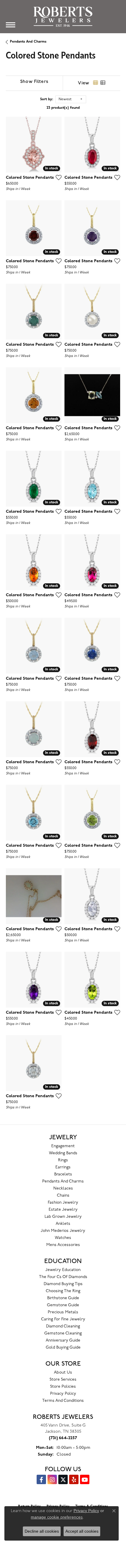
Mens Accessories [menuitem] (63, 1245)
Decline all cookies (42, 1531)
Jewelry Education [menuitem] (63, 1270)
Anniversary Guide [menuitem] (63, 1340)
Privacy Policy (63, 1394)
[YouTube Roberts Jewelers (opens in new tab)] (84, 1479)
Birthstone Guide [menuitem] (63, 1298)
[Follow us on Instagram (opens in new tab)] (52, 1479)
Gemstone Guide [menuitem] (63, 1305)
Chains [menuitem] (63, 1195)
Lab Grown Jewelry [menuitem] (63, 1217)
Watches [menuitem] (63, 1238)
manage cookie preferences (57, 1517)
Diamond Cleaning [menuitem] (63, 1326)
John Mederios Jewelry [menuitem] (63, 1231)
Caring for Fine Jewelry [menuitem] (63, 1319)
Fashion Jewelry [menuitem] (63, 1202)
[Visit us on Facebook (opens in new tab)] (41, 1479)
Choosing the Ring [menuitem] (63, 1291)
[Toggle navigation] (10, 24)
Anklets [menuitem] (63, 1224)
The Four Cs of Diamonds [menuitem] (63, 1277)
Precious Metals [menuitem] (63, 1312)
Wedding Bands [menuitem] (63, 1153)
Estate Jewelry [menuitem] (63, 1209)
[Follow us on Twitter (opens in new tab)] (63, 1479)
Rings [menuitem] (63, 1160)
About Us (63, 1372)
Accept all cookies (81, 1531)
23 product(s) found (63, 108)
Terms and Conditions (63, 1401)
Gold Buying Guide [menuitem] (63, 1347)
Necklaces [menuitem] (63, 1188)
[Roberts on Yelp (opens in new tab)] (74, 1479)
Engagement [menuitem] (63, 1146)
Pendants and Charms (28, 42)
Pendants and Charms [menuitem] (63, 1181)
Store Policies (63, 1386)
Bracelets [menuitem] (63, 1174)
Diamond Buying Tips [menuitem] (63, 1284)
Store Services (63, 1379)
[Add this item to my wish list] (57, 177)
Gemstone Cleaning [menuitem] (63, 1333)
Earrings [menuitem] (63, 1167)
